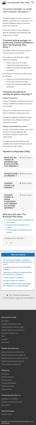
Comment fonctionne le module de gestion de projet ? (17, 268)
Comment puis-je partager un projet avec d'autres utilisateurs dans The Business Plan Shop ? (17, 262)
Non (11, 243)
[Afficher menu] (32, 2)
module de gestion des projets (12, 53)
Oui (6, 243)
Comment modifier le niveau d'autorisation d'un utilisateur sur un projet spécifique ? (17, 285)
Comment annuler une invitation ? (14, 280)
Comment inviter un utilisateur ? (13, 277)
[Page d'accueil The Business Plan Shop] (7, 295)
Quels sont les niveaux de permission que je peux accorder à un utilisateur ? (17, 273)
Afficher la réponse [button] (26, 157)
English (3, 414)
